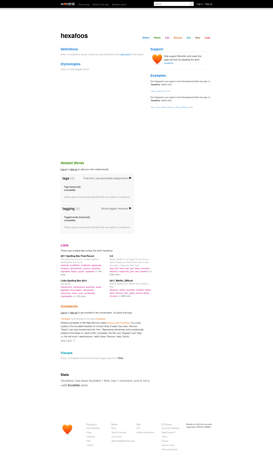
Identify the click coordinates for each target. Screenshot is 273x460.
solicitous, (114, 271)
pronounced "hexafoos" (119, 322)
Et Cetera (166, 424)
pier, (132, 268)
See (189, 37)
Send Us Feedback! (170, 428)
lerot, (126, 292)
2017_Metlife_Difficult (121, 280)
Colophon (90, 436)
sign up (73, 169)
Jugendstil (90, 271)
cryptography (67, 296)
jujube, (132, 292)
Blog (114, 428)
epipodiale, (66, 271)
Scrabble (74, 385)
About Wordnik (93, 428)
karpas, (74, 271)
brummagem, (76, 289)
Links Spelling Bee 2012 (74, 280)
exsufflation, (75, 265)
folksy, (137, 268)
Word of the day (101, 4)
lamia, (113, 292)
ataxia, (99, 286)
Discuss (178, 37)
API (138, 428)
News (114, 424)
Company (91, 424)
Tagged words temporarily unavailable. (77, 218)
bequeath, (65, 289)
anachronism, (67, 286)
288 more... (127, 295)
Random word (119, 4)
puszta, (81, 271)
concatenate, (89, 293)
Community (84, 4)
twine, (122, 268)
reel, (127, 268)
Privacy (165, 440)
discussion (125, 54)
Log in (64, 169)
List (167, 37)
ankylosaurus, (79, 286)
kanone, (139, 292)
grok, (132, 271)
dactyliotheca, (76, 268)
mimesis (114, 295)
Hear (197, 37)
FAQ (88, 440)
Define (146, 37)
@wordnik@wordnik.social (123, 440)
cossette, (140, 289)
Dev (138, 424)
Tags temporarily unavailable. (72, 188)
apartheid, (91, 286)
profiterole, (86, 265)
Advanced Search (170, 449)
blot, (117, 268)
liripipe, (148, 289)
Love (207, 37)
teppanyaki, (96, 265)
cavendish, (131, 289)
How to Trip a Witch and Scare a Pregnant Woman (169, 107)
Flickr (120, 358)
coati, (81, 293)
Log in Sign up (204, 3)
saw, (137, 271)
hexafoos (168, 63)
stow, (112, 268)
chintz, (75, 293)
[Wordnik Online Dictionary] (68, 3)
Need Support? (168, 432)
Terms (164, 436)
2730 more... (115, 274)
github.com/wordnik (145, 432)
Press (88, 432)
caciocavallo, (88, 289)
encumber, (145, 268)
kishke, (146, 292)
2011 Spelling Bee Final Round (77, 255)
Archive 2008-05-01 (158, 91)
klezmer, (120, 292)
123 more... (82, 296)
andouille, (65, 265)
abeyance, (114, 289)
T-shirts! (90, 445)
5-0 (111, 255)
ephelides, (96, 268)
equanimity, (124, 271)
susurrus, (87, 268)
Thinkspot (65, 318)
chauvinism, (66, 293)
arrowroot (144, 271)
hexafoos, (65, 268)
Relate (157, 37)
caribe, (122, 289)
